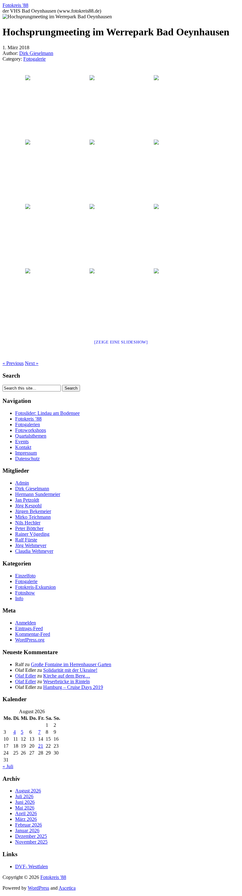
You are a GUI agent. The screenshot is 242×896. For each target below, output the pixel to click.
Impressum (26, 453)
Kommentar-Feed (32, 634)
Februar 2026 (28, 824)
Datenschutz (27, 458)
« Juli (8, 766)
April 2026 (26, 813)
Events (22, 441)
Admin (22, 483)
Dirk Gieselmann (36, 53)
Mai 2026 (24, 807)
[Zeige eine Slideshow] (121, 342)
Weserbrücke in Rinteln (66, 681)
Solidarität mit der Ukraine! (70, 670)
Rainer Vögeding (32, 534)
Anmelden (25, 622)
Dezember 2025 (31, 836)
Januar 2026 (27, 830)
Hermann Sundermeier (37, 494)
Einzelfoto (25, 575)
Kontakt (23, 447)
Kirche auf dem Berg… (66, 675)
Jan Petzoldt (27, 500)
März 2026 (26, 819)
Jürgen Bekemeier (33, 511)
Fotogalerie (34, 59)
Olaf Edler (25, 675)
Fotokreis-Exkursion (35, 587)
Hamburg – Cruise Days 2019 (73, 687)
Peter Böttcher (29, 528)
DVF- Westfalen (31, 866)
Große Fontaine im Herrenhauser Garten (71, 664)
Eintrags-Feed (29, 628)
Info (19, 598)
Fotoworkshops (30, 430)
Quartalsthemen (30, 436)
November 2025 (31, 842)
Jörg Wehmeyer (30, 545)
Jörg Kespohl (28, 505)
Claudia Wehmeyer (34, 551)
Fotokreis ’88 (28, 418)
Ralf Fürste (26, 539)
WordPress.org (29, 639)
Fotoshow (25, 592)
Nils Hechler (27, 522)
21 (40, 746)
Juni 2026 (25, 802)
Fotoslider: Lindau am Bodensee (47, 413)
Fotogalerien (27, 424)
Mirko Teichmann (33, 517)
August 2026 (28, 790)
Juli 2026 (24, 796)
